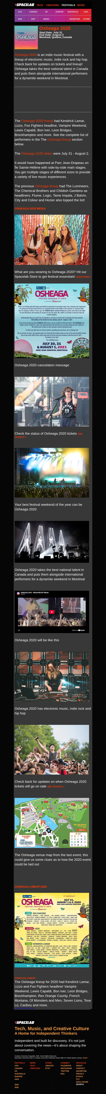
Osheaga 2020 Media (30, 208)
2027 (33, 19)
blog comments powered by (24, 1008)
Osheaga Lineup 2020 (31, 886)
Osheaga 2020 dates (36, 153)
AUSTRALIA (72, 12)
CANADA (33, 12)
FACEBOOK (66, 1066)
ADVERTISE (74, 19)
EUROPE (59, 12)
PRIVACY (80, 1074)
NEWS (33, 1063)
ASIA (86, 12)
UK (46, 12)
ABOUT (79, 1066)
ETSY (47, 1068)
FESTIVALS (68, 5)
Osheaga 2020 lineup (37, 121)
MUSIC (81, 5)
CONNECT (65, 1063)
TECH (40, 5)
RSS (62, 1074)
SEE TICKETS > (55, 786)
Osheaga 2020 (55, 28)
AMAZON (49, 1066)
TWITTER (65, 1071)
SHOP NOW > (83, 277)
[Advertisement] (53, 99)
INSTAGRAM (66, 1068)
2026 (20, 19)
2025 (17, 1085)
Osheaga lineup (59, 139)
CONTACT (80, 1068)
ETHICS (79, 1076)
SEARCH (80, 1084)
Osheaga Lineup (25, 978)
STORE (86, 19)
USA (20, 12)
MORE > (85, 1058)
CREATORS (52, 5)
